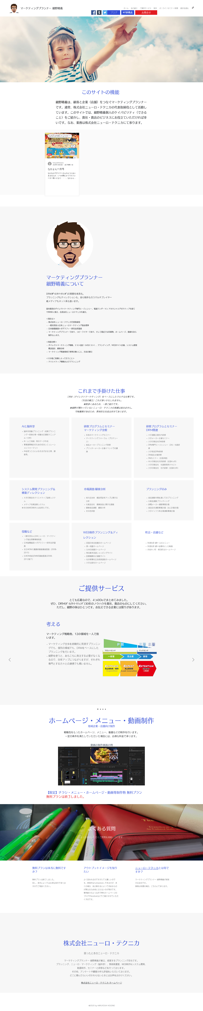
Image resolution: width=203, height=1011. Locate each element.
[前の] (10, 660)
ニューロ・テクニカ (146, 868)
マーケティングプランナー (35, 8)
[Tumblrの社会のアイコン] (99, 12)
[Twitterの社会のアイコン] (105, 12)
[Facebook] (93, 12)
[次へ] (193, 660)
